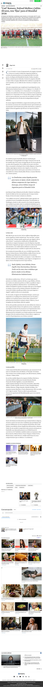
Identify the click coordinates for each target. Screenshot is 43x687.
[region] (21, 523)
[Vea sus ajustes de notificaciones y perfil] (41, 1)
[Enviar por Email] (3, 75)
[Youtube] (20, 676)
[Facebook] (14, 676)
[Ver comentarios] (41, 6)
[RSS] (26, 676)
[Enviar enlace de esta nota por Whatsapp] (3, 72)
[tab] (5, 517)
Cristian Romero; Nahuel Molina (21, 485)
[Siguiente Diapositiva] (40, 499)
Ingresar (31, 0)
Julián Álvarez (30, 485)
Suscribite (37, 0)
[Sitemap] (28, 676)
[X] (17, 676)
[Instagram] (23, 676)
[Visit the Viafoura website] (39, 535)
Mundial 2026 (22, 487)
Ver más (38, 668)
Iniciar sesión (34, 509)
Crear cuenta (39, 509)
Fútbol (16, 487)
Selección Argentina (10, 485)
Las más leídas (6, 653)
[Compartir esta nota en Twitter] (3, 68)
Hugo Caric (12, 65)
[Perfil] (21, 674)
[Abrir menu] (1, 3)
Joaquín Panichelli (10, 487)
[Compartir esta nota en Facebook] (3, 65)
